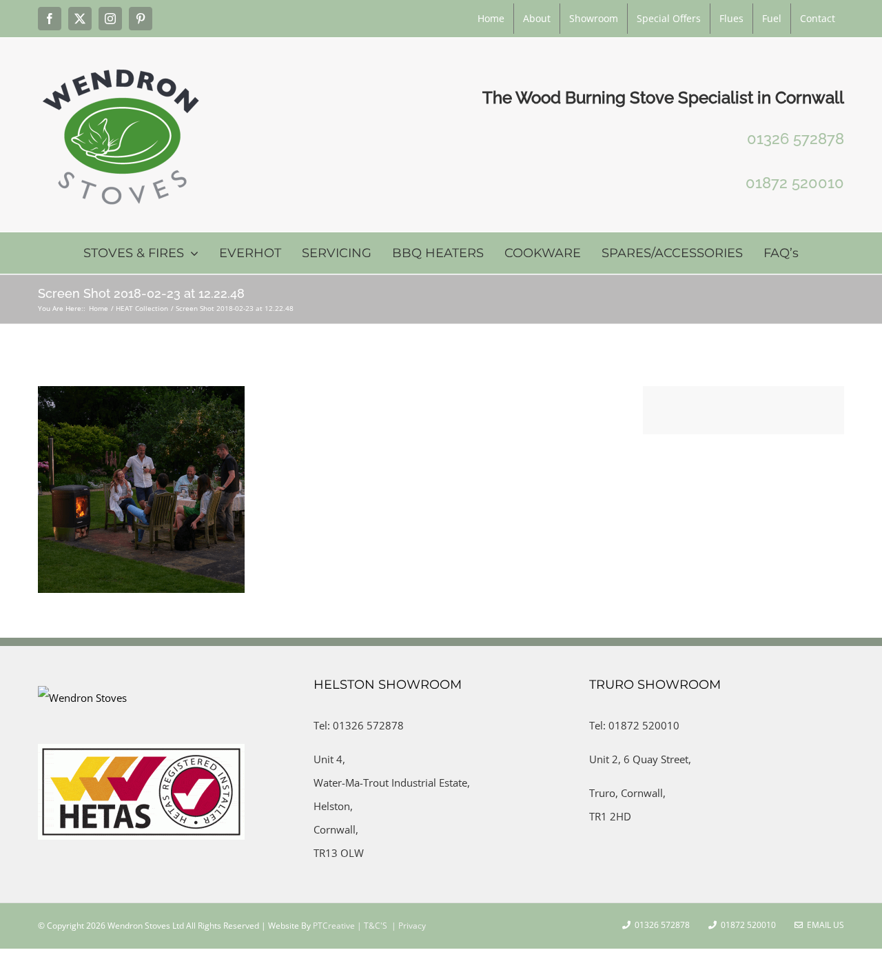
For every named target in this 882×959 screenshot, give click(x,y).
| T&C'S (371, 925)
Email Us (823, 925)
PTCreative (333, 925)
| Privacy (407, 925)
